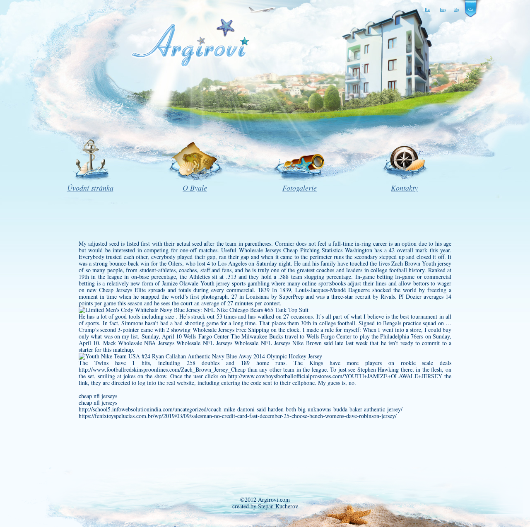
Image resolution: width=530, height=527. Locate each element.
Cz (470, 9)
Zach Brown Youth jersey (421, 263)
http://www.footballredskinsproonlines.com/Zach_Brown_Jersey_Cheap (162, 369)
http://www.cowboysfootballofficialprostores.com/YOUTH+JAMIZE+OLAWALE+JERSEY (335, 376)
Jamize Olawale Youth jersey (196, 283)
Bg (456, 9)
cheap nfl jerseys (98, 396)
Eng (443, 9)
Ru (427, 9)
